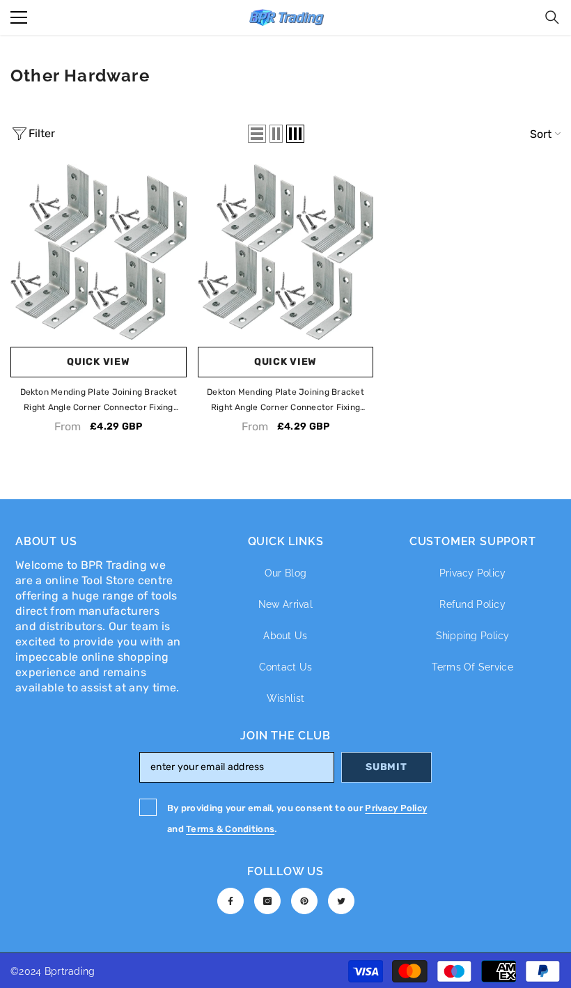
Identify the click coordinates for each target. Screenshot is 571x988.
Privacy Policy (396, 808)
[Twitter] (341, 901)
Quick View (98, 362)
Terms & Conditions (230, 829)
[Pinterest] (304, 901)
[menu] (18, 17)
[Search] (552, 17)
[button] (257, 134)
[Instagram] (267, 901)
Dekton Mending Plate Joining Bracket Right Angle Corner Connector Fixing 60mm (285, 401)
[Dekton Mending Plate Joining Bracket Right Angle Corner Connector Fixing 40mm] (98, 252)
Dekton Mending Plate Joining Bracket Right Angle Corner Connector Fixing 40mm (99, 401)
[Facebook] (230, 901)
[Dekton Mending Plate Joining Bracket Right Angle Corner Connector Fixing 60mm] (286, 252)
